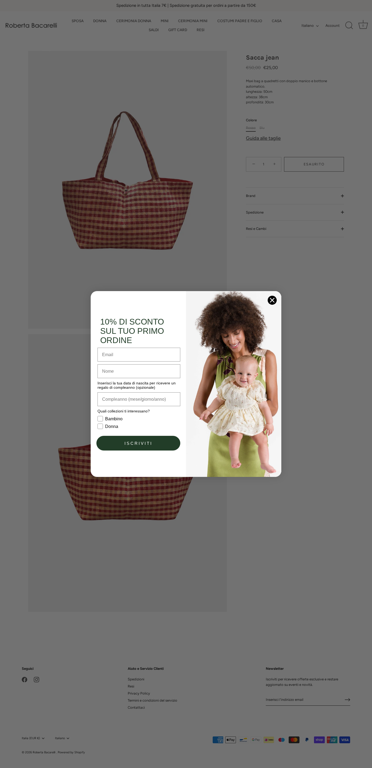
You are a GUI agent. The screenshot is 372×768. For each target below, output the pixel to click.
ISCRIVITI (138, 443)
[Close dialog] (272, 300)
